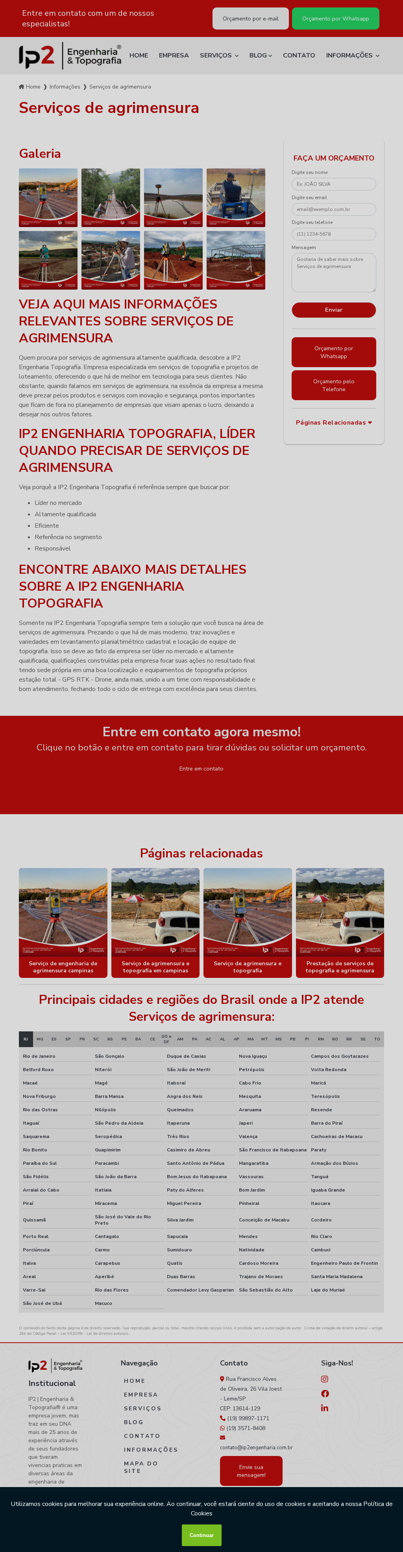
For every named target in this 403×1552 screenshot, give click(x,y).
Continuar (202, 1535)
